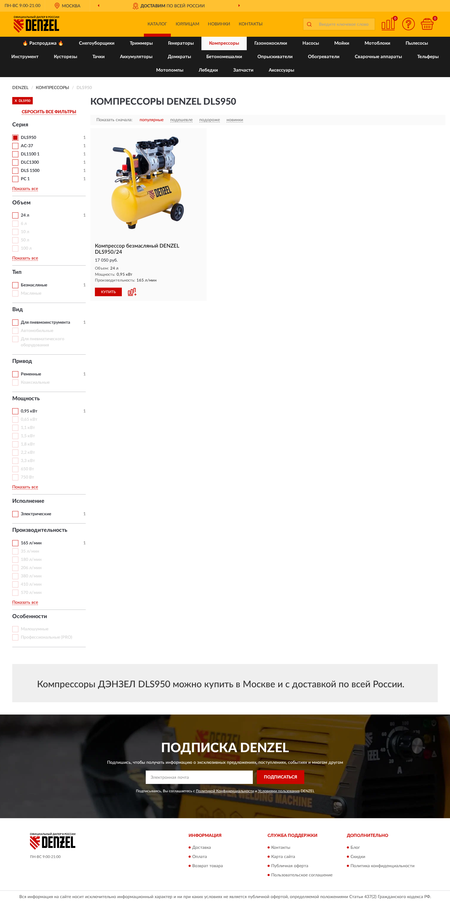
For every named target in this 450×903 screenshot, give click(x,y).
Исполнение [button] (28, 501)
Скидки (358, 857)
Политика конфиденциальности (382, 866)
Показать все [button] (25, 189)
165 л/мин (31, 543)
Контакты (251, 24)
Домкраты (179, 56)
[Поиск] (309, 24)
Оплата (199, 857)
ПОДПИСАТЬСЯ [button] (280, 777)
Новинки (219, 24)
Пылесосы (417, 43)
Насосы (310, 43)
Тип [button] (16, 272)
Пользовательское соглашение (301, 875)
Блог (355, 847)
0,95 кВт (29, 411)
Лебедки (208, 70)
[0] (427, 24)
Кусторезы (65, 56)
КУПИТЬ (108, 292)
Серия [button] (20, 125)
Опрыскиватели (275, 56)
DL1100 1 (30, 154)
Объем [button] (21, 203)
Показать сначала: (114, 120)
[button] (408, 24)
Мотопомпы (169, 70)
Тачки (98, 56)
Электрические (36, 514)
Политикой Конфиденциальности (225, 791)
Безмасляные (34, 285)
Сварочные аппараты (378, 56)
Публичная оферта (289, 866)
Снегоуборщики (96, 43)
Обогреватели (323, 56)
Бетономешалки (224, 56)
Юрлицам (187, 24)
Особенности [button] (29, 616)
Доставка (201, 847)
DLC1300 (30, 162)
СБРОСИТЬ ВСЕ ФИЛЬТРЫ (49, 112)
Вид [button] (17, 309)
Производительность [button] (39, 530)
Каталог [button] (157, 24)
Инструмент (25, 56)
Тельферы (428, 56)
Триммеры (141, 43)
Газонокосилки (270, 43)
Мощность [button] (26, 398)
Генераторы (181, 43)
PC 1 (25, 179)
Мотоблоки (377, 43)
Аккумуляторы (136, 56)
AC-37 (27, 146)
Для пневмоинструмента (45, 322)
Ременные (31, 374)
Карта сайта (283, 857)
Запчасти (243, 70)
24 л (25, 215)
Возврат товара (207, 866)
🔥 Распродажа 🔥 (43, 43)
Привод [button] (22, 361)
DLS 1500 (30, 171)
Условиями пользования (279, 791)
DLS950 (28, 138)
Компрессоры (224, 43)
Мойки (341, 43)
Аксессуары (281, 70)
